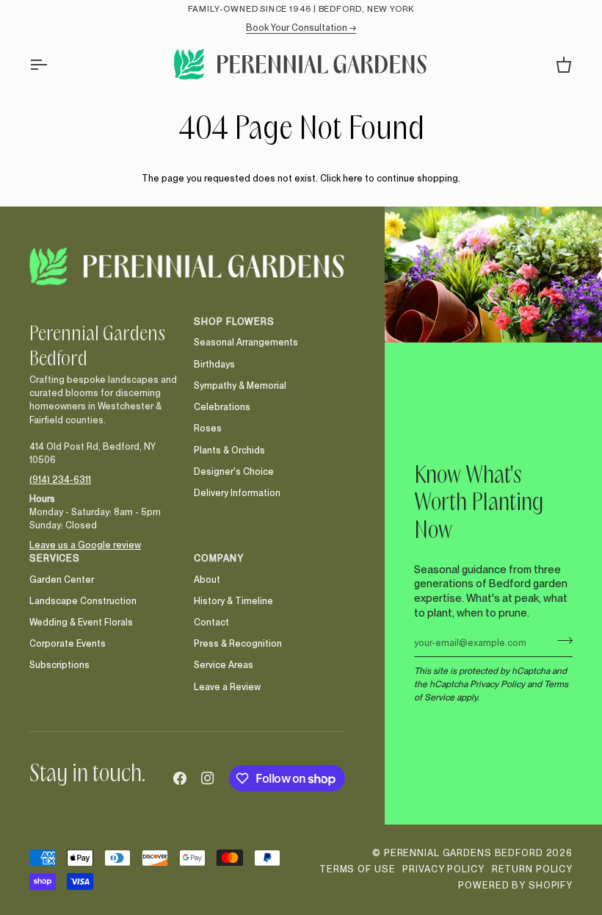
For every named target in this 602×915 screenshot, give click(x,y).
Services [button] (54, 558)
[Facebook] (179, 778)
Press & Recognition (238, 643)
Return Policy (532, 869)
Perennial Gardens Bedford (463, 852)
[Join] (560, 641)
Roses (208, 428)
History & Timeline (233, 600)
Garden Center (61, 579)
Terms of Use (357, 869)
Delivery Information (237, 492)
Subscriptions (59, 664)
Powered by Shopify (515, 885)
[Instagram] (207, 778)
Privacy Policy (497, 683)
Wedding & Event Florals (81, 622)
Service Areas (223, 664)
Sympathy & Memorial (240, 385)
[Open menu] (51, 64)
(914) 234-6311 (60, 479)
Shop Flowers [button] (234, 321)
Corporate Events (67, 643)
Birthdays (214, 364)
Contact (211, 622)
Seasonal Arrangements (246, 342)
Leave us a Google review (85, 544)
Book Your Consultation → (301, 27)
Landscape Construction (83, 600)
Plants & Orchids (229, 450)
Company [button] (218, 558)
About (207, 579)
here (353, 178)
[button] (104, 319)
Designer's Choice (234, 471)
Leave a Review (227, 686)
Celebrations (222, 406)
